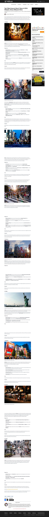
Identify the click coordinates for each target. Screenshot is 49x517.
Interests (19, 4)
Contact (31, 4)
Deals (28, 4)
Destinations (13, 4)
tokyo (12, 496)
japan (5, 496)
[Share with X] (7, 500)
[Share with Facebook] (5, 500)
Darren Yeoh (9, 503)
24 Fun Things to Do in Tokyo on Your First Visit (12, 489)
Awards (36, 4)
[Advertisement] (17, 73)
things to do (8, 496)
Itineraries (25, 4)
